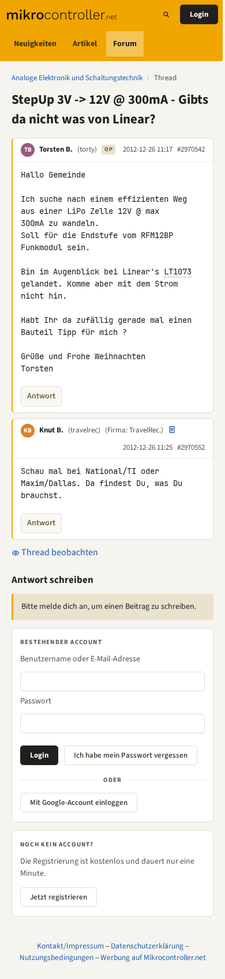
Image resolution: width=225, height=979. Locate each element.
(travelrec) (84, 430)
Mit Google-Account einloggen (78, 802)
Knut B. (51, 430)
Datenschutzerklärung (147, 945)
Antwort (41, 396)
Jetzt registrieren (58, 897)
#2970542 (191, 149)
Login (199, 14)
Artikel (85, 44)
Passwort (35, 701)
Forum (125, 44)
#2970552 (191, 447)
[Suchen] (166, 14)
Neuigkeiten (35, 44)
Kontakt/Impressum (70, 945)
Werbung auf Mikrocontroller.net (153, 957)
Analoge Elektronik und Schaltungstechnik (77, 78)
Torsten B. (56, 149)
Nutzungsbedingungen (56, 957)
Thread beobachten (59, 552)
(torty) (87, 149)
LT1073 (178, 271)
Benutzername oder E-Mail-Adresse (80, 659)
